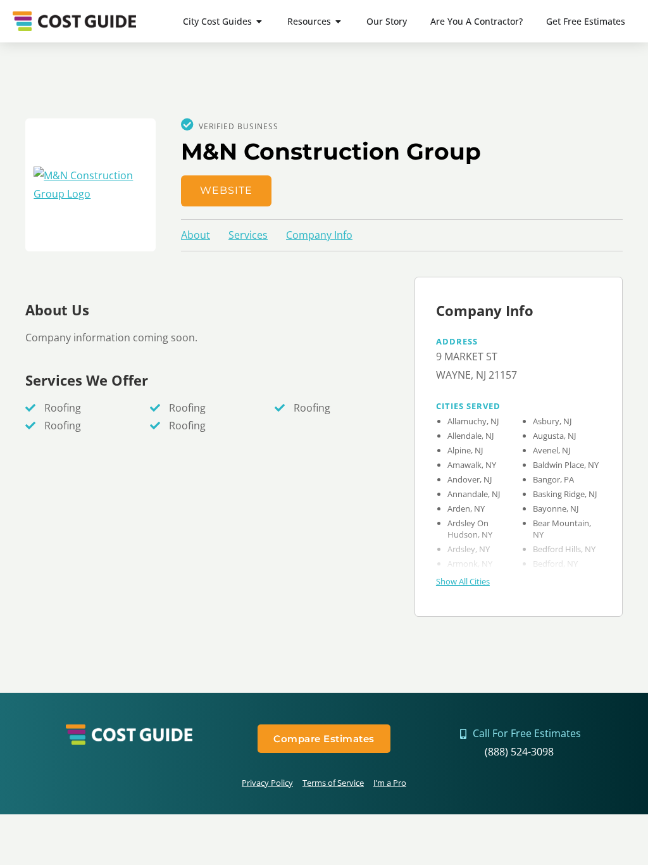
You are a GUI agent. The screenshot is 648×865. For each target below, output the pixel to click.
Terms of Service (333, 782)
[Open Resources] (338, 21)
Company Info (319, 235)
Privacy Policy (267, 782)
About (195, 235)
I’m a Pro (389, 782)
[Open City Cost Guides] (259, 21)
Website (226, 190)
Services (248, 235)
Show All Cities (463, 581)
